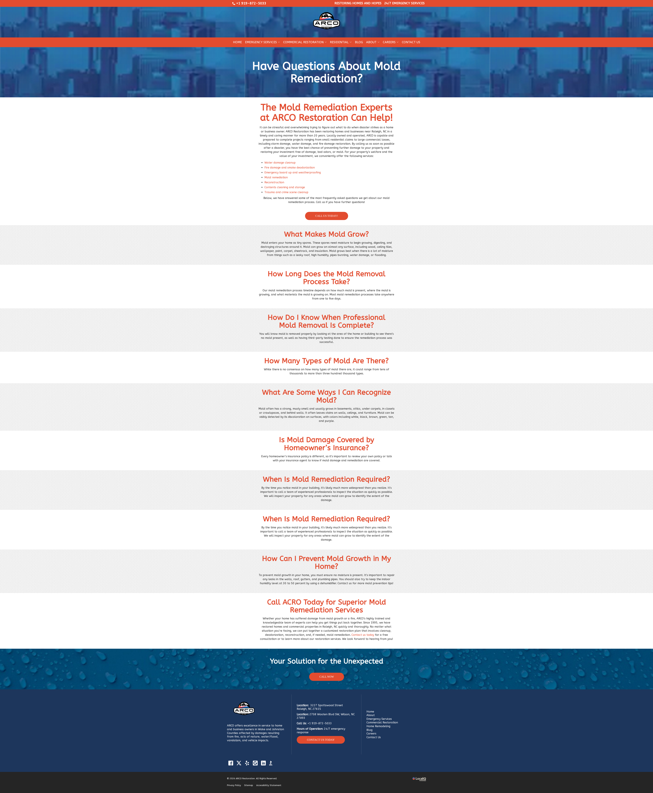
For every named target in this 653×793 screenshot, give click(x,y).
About (371, 42)
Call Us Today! (326, 215)
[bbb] (271, 763)
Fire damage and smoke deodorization (289, 167)
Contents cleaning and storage (284, 187)
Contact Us (411, 42)
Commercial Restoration (303, 42)
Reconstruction (274, 182)
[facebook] (230, 763)
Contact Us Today (321, 739)
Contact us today (362, 634)
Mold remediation (276, 177)
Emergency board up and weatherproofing (292, 172)
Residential (339, 42)
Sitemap (248, 785)
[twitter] (238, 763)
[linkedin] (263, 763)
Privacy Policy (234, 785)
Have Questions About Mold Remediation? (326, 72)
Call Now (326, 676)
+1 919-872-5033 (251, 3)
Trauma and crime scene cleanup (286, 192)
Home (237, 42)
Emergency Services (261, 42)
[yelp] (247, 763)
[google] (255, 763)
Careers (371, 733)
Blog (359, 42)
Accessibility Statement (268, 785)
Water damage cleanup (280, 162)
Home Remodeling (378, 726)
